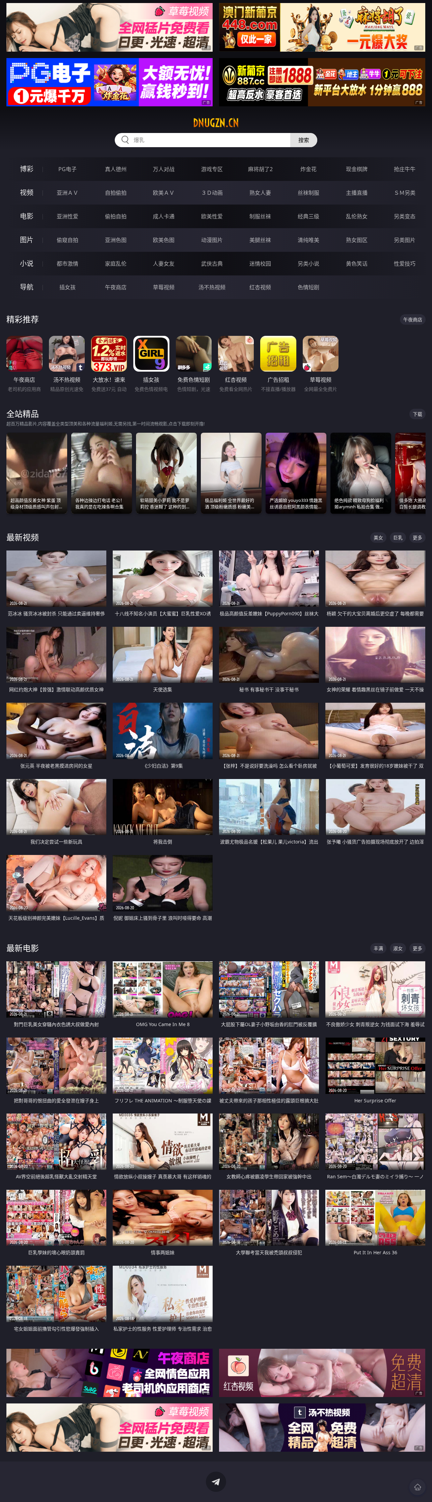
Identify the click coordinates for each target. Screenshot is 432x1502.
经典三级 (308, 216)
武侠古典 (212, 263)
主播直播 (357, 192)
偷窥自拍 (67, 240)
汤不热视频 (211, 287)
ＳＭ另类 (404, 192)
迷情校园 (260, 263)
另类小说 (308, 263)
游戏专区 (212, 169)
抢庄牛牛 (404, 169)
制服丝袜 (260, 216)
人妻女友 (163, 263)
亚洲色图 (116, 240)
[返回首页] (417, 1487)
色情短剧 (308, 287)
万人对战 (163, 169)
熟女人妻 (260, 192)
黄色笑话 (357, 263)
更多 (417, 537)
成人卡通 (163, 216)
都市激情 (67, 263)
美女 (378, 537)
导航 (26, 287)
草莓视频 (163, 287)
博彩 (26, 168)
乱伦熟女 (357, 216)
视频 (26, 192)
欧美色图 (163, 240)
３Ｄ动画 (212, 192)
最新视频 (22, 537)
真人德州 (116, 169)
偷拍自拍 (116, 216)
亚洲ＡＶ (67, 192)
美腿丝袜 (260, 240)
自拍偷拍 (116, 192)
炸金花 (308, 169)
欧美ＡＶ (163, 192)
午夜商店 (116, 287)
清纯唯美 (308, 240)
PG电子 (67, 169)
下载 (417, 414)
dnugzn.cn (216, 123)
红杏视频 (260, 287)
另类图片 (404, 240)
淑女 (398, 948)
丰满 (378, 948)
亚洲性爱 (67, 216)
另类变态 (404, 216)
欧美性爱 (212, 216)
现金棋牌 (357, 169)
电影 (26, 216)
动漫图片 (212, 240)
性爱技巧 (404, 263)
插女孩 (67, 287)
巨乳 (398, 537)
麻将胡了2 (260, 169)
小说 (26, 263)
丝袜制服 (308, 192)
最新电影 (22, 948)
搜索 (303, 140)
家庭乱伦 (116, 263)
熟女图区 (357, 240)
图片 (26, 239)
